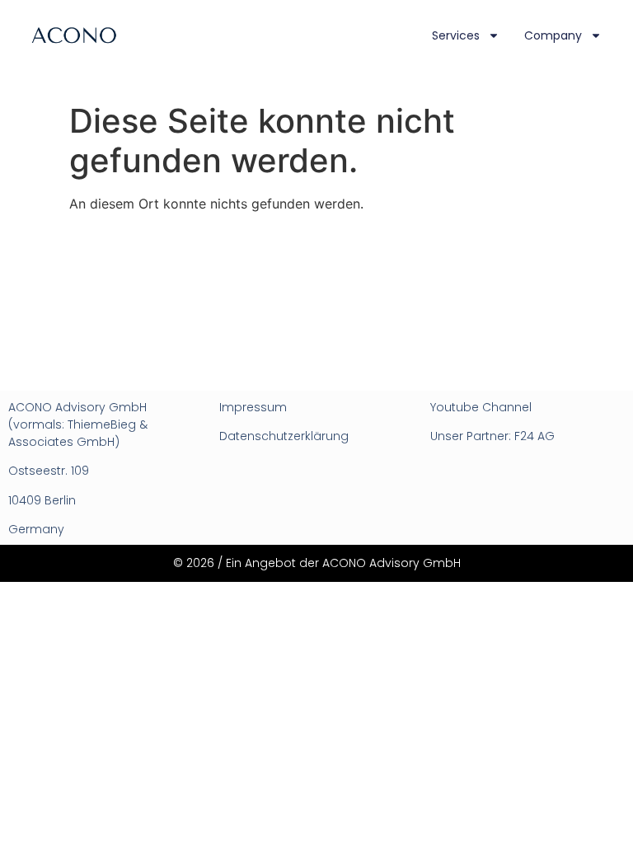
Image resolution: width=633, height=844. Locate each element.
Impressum (253, 407)
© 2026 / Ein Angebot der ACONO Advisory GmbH (317, 563)
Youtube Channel (481, 407)
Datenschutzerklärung (284, 436)
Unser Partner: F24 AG (492, 436)
